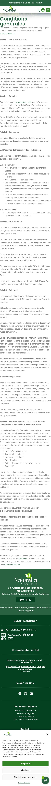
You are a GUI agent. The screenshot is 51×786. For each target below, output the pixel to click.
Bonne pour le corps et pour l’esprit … (25, 660)
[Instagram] (25, 693)
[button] (47, 734)
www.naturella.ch (7, 33)
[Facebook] (20, 693)
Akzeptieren (25, 763)
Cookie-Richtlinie (24, 783)
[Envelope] (31, 693)
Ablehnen (25, 770)
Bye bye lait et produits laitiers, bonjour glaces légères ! (25, 667)
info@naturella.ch (12, 564)
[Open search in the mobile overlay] (38, 10)
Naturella (23, 558)
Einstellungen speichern (25, 777)
